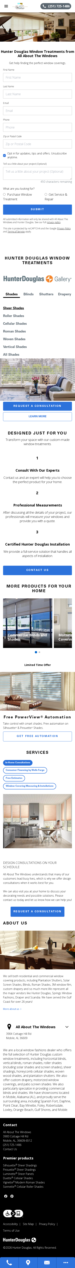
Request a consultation (37, 911)
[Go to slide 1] (36, 652)
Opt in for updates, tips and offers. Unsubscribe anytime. (37, 155)
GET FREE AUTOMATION (37, 736)
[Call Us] (9, 1262)
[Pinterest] (12, 1196)
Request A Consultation (37, 406)
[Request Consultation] (47, 1262)
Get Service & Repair (56, 196)
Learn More (38, 416)
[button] (6, 6)
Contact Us (37, 570)
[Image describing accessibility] (13, 1213)
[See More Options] (66, 1262)
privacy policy (54, 222)
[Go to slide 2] (39, 652)
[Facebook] (5, 1196)
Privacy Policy (64, 228)
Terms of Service (16, 231)
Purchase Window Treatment (17, 196)
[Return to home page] (23, 6)
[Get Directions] (28, 1262)
